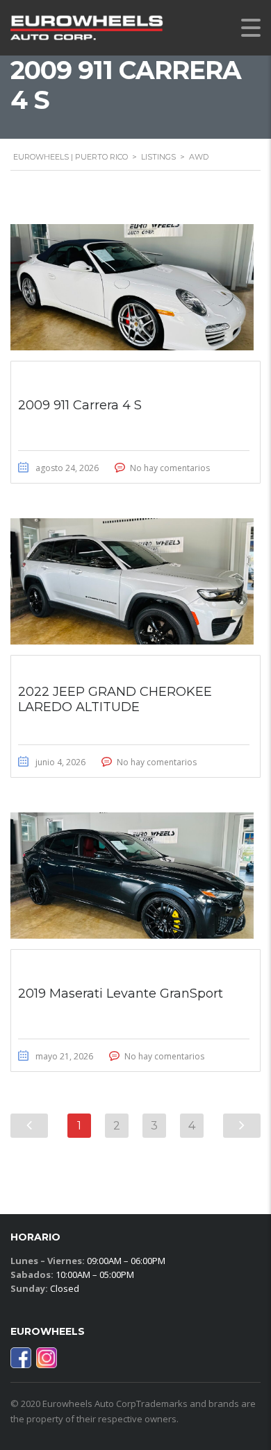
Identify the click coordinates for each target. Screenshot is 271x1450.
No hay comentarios (170, 468)
